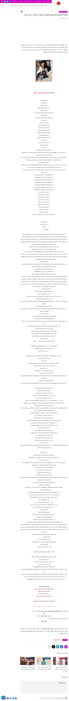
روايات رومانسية (43, 5)
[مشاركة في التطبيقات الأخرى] (49, 646)
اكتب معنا (21, 1)
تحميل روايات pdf (19, 5)
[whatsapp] (7, 1)
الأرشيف (15, 1)
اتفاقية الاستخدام (37, 1)
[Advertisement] (44, 33)
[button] (61, 646)
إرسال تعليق (62, 682)
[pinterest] (2, 1)
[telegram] (5, 1)
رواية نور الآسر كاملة (44, 593)
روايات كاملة (27, 5)
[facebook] (10, 1)
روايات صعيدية (34, 5)
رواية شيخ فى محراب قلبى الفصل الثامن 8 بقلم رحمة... (44, 668)
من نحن (30, 1)
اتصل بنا (26, 1)
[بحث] (2, 5)
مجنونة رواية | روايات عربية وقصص (47, 698)
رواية (44, 613)
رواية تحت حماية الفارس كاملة (44, 596)
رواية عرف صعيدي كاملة (44, 591)
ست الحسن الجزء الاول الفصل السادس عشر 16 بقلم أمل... (61, 669)
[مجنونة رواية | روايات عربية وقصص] (58, 4)
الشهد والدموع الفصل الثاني (44, 616)
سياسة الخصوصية (46, 1)
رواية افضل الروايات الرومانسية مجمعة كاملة (44, 601)
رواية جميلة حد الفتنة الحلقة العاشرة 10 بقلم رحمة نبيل (28, 668)
